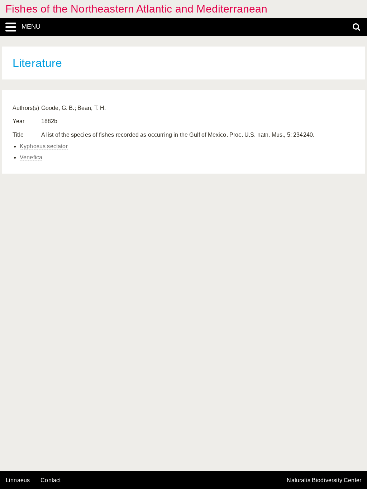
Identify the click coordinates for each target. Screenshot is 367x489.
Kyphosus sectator (44, 146)
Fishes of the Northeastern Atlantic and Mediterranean (136, 9)
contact (50, 480)
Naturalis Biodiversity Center (324, 480)
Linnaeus (18, 480)
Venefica (31, 157)
